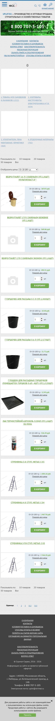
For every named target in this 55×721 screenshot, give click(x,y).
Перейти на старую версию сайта (27, 633)
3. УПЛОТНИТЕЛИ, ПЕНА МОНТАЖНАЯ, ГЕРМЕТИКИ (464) (12, 142)
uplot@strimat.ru (36, 688)
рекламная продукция (27, 49)
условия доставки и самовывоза (27, 627)
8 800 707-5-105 (27, 26)
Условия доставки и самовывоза (27, 44)
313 (35, 606)
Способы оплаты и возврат (38, 55)
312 (29, 606)
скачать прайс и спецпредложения (27, 52)
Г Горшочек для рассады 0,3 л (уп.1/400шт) (27, 299)
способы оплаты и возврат (27, 630)
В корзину (39, 204)
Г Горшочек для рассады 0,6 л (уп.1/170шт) (27, 339)
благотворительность (34, 47)
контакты (27, 623)
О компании (22, 41)
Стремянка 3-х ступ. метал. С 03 (27, 462)
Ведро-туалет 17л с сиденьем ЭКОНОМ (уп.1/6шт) (28, 258)
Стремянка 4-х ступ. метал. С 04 (27, 502)
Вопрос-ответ (27, 656)
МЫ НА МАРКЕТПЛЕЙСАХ (14, 55)
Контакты (34, 41)
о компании (27, 620)
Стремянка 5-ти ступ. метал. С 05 (27, 543)
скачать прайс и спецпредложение (27, 653)
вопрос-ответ (16, 47)
